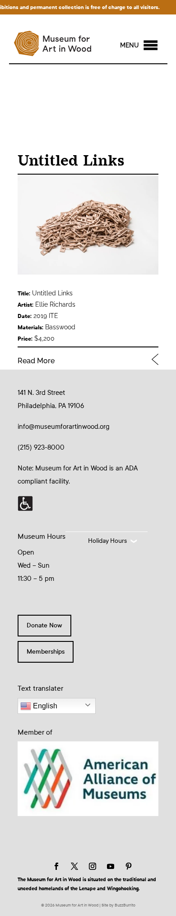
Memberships (46, 651)
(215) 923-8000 (41, 447)
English (44, 706)
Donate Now (44, 625)
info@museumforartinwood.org (64, 426)
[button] (129, 45)
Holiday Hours (107, 541)
